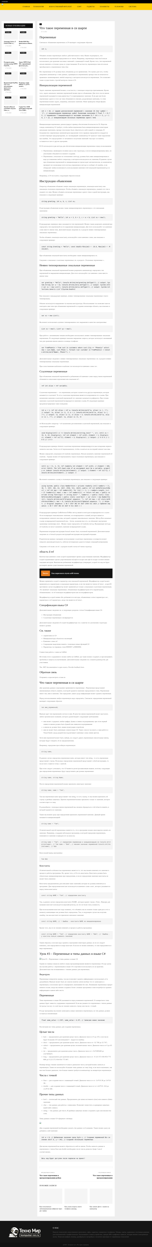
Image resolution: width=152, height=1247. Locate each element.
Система (132, 6)
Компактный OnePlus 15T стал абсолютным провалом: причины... (11, 86)
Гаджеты (90, 6)
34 (40, 24)
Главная (26, 6)
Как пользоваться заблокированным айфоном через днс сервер (51, 1209)
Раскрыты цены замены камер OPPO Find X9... (10, 63)
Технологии (38, 6)
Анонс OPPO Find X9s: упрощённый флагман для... (24, 63)
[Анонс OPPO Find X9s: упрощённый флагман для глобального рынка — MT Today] (26, 55)
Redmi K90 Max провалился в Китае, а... (25, 43)
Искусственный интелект (60, 6)
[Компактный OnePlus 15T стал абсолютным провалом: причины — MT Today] (11, 76)
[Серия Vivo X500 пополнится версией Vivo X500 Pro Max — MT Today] (26, 100)
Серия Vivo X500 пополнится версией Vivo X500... (25, 108)
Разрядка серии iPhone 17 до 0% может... (24, 84)
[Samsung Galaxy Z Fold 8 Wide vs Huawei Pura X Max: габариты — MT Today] (11, 34)
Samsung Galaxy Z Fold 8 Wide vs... (10, 42)
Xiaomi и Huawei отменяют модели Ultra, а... (9, 108)
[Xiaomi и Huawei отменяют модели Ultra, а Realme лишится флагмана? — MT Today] (11, 100)
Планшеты (104, 6)
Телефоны (119, 6)
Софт (79, 6)
